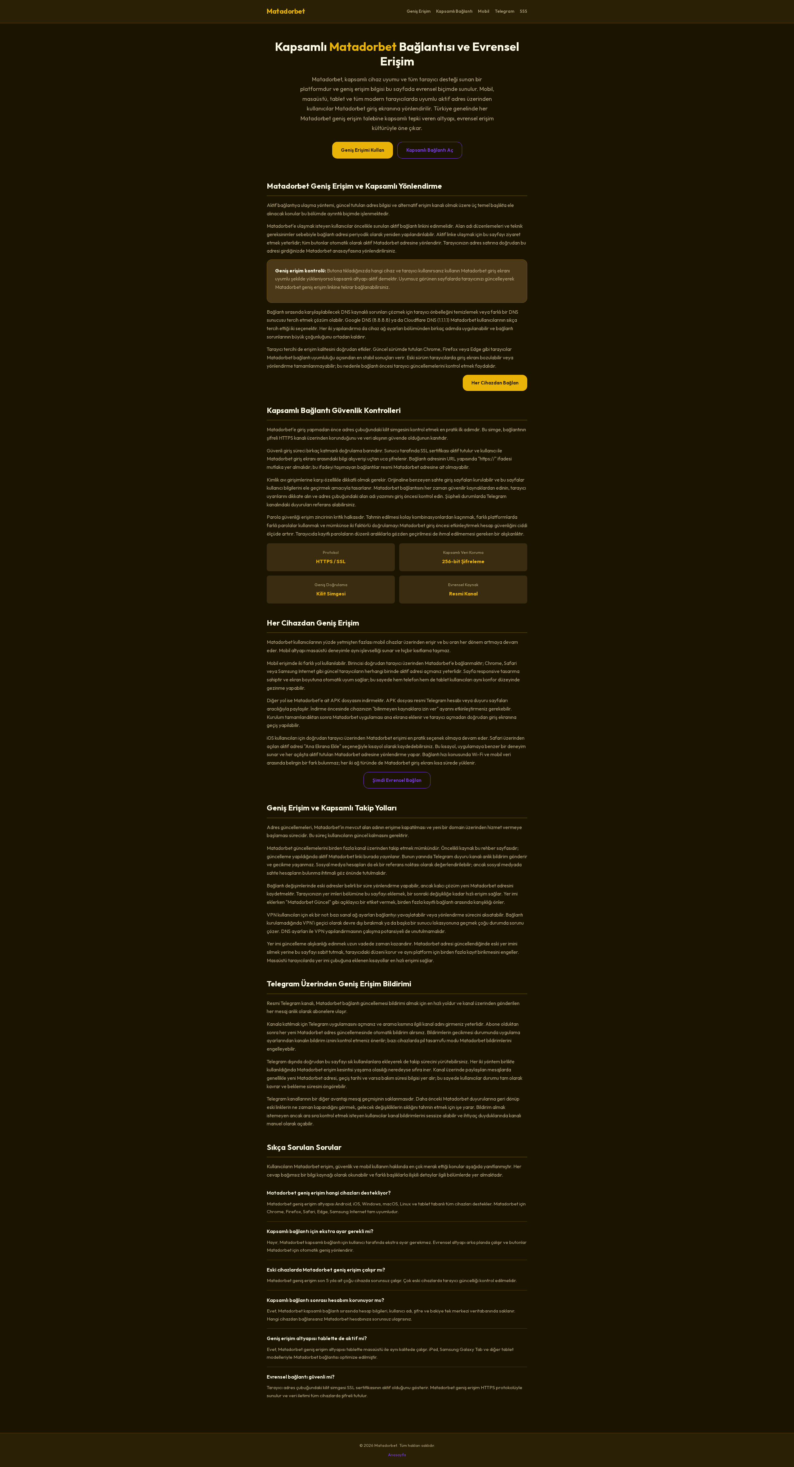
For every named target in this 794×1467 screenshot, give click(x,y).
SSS (523, 11)
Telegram (504, 11)
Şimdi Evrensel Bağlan (397, 780)
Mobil (483, 11)
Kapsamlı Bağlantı (454, 11)
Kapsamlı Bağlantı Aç (429, 150)
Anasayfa (397, 1454)
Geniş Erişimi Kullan (362, 150)
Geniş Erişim (418, 11)
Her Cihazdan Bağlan (495, 383)
